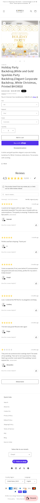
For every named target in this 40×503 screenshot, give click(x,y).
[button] (4, 11)
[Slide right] (24, 61)
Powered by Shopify (21, 496)
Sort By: (28, 199)
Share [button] (5, 164)
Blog (5, 438)
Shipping (3, 93)
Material (3, 109)
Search (6, 402)
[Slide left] (16, 61)
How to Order (8, 442)
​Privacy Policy (8, 415)
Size (2, 101)
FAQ (5, 433)
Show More (12, 214)
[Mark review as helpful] (36, 225)
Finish (3, 118)
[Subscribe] (29, 454)
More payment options (20, 147)
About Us (6, 407)
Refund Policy (8, 420)
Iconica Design (12, 496)
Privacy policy (11, 499)
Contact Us (7, 411)
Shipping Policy (8, 424)
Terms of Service (9, 429)
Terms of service (20, 499)
